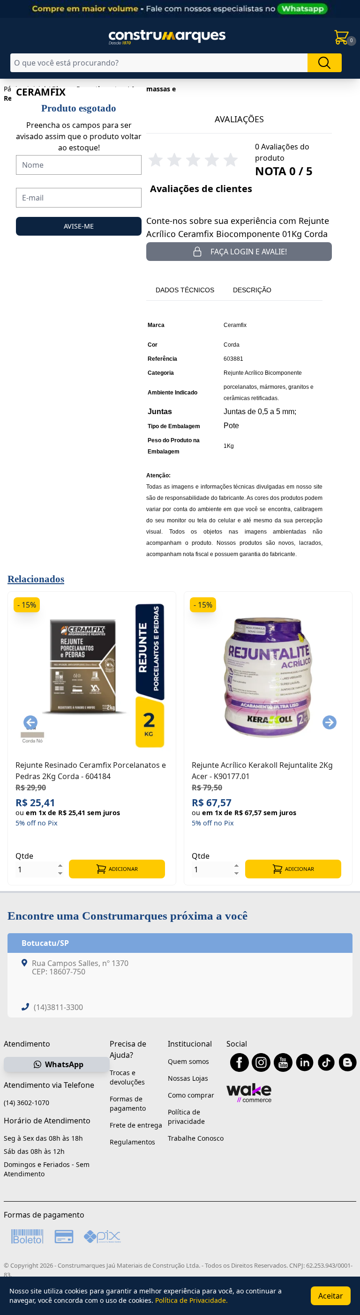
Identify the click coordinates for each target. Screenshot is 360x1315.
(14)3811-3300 (58, 1007)
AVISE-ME (79, 226)
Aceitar (330, 1296)
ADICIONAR (123, 868)
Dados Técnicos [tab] (185, 290)
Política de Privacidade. (191, 1300)
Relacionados (36, 579)
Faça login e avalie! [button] (248, 251)
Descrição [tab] (252, 290)
